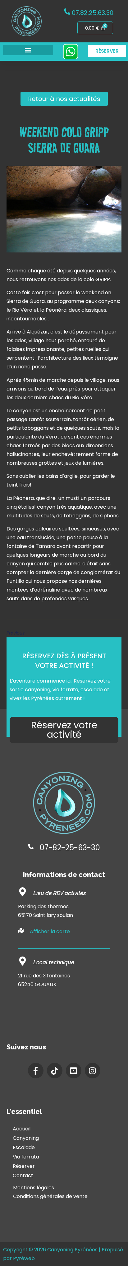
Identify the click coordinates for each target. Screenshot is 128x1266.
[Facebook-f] (35, 1070)
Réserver (24, 1166)
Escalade (24, 1147)
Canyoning (26, 1138)
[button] (28, 50)
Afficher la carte (50, 931)
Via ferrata (26, 1156)
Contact (23, 1175)
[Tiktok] (54, 1070)
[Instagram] (92, 1070)
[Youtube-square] (73, 1070)
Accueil (21, 1128)
